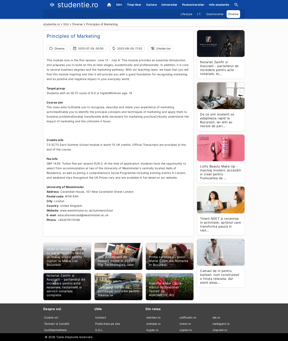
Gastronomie (215, 14)
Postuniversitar (193, 4)
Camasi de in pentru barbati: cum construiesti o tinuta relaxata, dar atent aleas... (219, 276)
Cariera (151, 4)
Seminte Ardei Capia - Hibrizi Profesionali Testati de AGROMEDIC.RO (166, 289)
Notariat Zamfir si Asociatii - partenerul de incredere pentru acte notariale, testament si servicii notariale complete (66, 285)
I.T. (199, 14)
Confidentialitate (55, 330)
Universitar (169, 4)
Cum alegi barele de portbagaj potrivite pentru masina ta (118, 291)
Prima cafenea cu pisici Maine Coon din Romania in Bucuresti (168, 261)
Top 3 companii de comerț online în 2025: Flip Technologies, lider (116, 261)
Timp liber (134, 4)
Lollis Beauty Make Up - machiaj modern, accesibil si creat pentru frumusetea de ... (220, 172)
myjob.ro (152, 330)
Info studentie (219, 4)
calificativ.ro (187, 317)
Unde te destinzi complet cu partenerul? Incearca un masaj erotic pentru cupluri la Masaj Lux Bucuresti (66, 257)
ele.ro (216, 317)
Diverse (233, 14)
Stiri (119, 4)
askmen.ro (153, 317)
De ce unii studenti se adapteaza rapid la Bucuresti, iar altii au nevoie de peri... (217, 120)
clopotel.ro (220, 330)
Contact (100, 317)
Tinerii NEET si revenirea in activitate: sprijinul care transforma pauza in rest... (220, 224)
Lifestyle (186, 14)
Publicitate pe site (107, 323)
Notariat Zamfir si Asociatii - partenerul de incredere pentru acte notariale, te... (219, 68)
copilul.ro (185, 330)
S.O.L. (99, 330)
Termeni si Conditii (56, 323)
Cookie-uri (51, 317)
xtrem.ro (185, 323)
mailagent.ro (221, 323)
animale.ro (153, 323)
